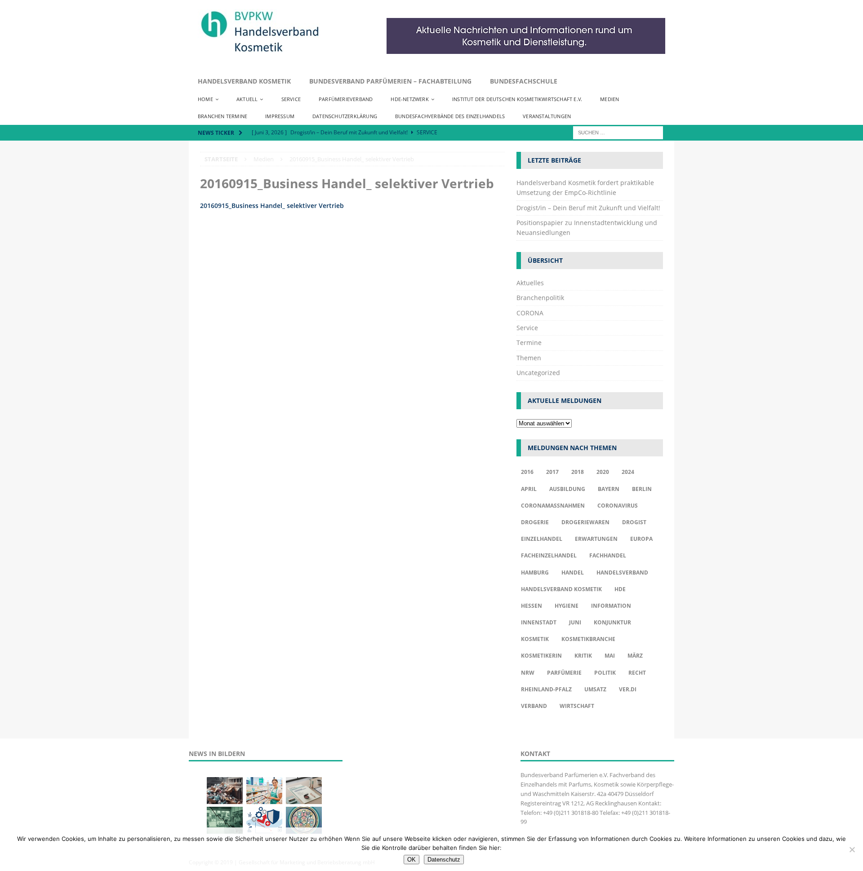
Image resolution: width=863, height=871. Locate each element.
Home (205, 99)
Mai (610, 655)
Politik (605, 672)
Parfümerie (564, 672)
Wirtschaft (577, 706)
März (635, 655)
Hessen (531, 606)
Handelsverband (622, 572)
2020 (602, 472)
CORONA (529, 313)
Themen (528, 358)
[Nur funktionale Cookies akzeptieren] (851, 849)
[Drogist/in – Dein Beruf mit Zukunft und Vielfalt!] (264, 790)
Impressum (279, 116)
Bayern (608, 489)
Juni (575, 622)
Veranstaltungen (547, 116)
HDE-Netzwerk (409, 99)
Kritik (583, 655)
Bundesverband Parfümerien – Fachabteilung (390, 81)
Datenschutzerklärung (344, 116)
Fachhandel (607, 555)
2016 (527, 472)
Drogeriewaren (585, 522)
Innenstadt (538, 622)
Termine (529, 342)
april (529, 489)
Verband (534, 706)
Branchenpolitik (540, 297)
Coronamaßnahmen (553, 505)
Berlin (642, 489)
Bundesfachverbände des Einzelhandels (450, 116)
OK (411, 859)
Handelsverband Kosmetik (244, 81)
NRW (527, 672)
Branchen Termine (222, 116)
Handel (572, 572)
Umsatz (595, 689)
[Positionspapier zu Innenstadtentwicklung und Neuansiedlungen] (304, 790)
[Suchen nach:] (618, 132)
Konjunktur (612, 622)
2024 (628, 472)
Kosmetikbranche (588, 639)
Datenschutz (443, 859)
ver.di (627, 689)
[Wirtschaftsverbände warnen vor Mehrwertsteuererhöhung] (264, 820)
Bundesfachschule (523, 81)
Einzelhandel (541, 539)
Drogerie (535, 522)
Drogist (634, 522)
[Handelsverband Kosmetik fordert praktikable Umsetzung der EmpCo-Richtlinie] (225, 790)
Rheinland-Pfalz (546, 689)
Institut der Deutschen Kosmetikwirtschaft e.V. (517, 99)
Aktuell (247, 99)
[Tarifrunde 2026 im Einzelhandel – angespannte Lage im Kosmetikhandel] (225, 820)
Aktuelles (530, 283)
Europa (641, 539)
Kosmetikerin (541, 655)
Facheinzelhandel (549, 555)
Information (611, 606)
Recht (637, 672)
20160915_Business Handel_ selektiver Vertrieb (272, 205)
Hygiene (566, 606)
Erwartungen (596, 539)
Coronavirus (617, 505)
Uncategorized (538, 372)
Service (291, 99)
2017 (552, 472)
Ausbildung (567, 489)
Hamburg (535, 572)
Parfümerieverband (346, 99)
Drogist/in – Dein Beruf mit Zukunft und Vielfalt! (588, 207)
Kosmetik (535, 639)
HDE (620, 589)
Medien (609, 99)
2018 (577, 472)
